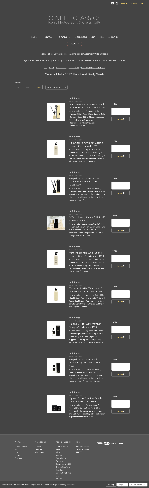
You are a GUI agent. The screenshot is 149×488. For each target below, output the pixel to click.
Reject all (122, 484)
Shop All (48, 37)
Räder (58, 452)
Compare (120, 119)
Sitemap (18, 458)
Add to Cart (120, 111)
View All (59, 478)
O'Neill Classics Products (84, 37)
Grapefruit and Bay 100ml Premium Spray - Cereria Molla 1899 (85, 362)
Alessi (58, 449)
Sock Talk (59, 470)
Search (124, 3)
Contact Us (113, 37)
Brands (34, 37)
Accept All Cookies (138, 484)
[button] (74, 44)
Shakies (59, 455)
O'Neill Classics (62, 446)
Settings (111, 484)
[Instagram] (117, 3)
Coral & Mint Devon (63, 473)
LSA (57, 475)
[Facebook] (112, 3)
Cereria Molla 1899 (63, 464)
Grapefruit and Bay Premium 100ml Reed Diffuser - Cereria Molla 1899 (84, 181)
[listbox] (60, 87)
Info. (102, 37)
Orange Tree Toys (63, 467)
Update (38, 87)
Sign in (134, 3)
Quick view (56, 112)
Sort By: (49, 87)
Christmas (63, 37)
